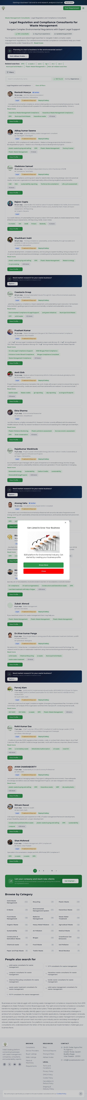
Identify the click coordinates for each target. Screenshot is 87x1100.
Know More (43, 565)
